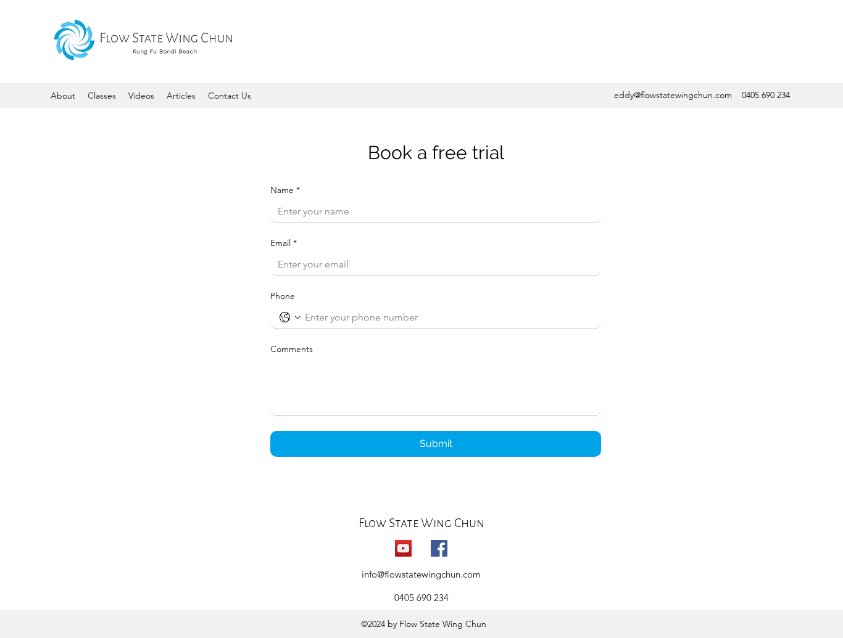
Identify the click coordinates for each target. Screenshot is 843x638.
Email (283, 243)
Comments (291, 349)
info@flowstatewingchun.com (421, 574)
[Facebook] (439, 548)
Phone (282, 296)
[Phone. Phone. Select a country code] (290, 317)
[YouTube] (403, 548)
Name (285, 190)
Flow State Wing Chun (421, 523)
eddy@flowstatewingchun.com (673, 94)
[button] (62, 95)
